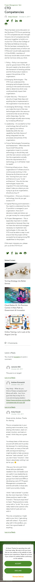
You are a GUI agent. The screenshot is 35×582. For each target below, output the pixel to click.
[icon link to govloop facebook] (12, 20)
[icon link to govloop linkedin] (16, 20)
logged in (17, 357)
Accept (18, 564)
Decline (18, 571)
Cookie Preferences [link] (6, 581)
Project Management (11, 5)
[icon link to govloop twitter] (7, 20)
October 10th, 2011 (17, 385)
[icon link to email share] (20, 20)
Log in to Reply (10, 378)
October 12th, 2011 (17, 414)
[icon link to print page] (6, 24)
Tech (20, 5)
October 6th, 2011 (17, 369)
